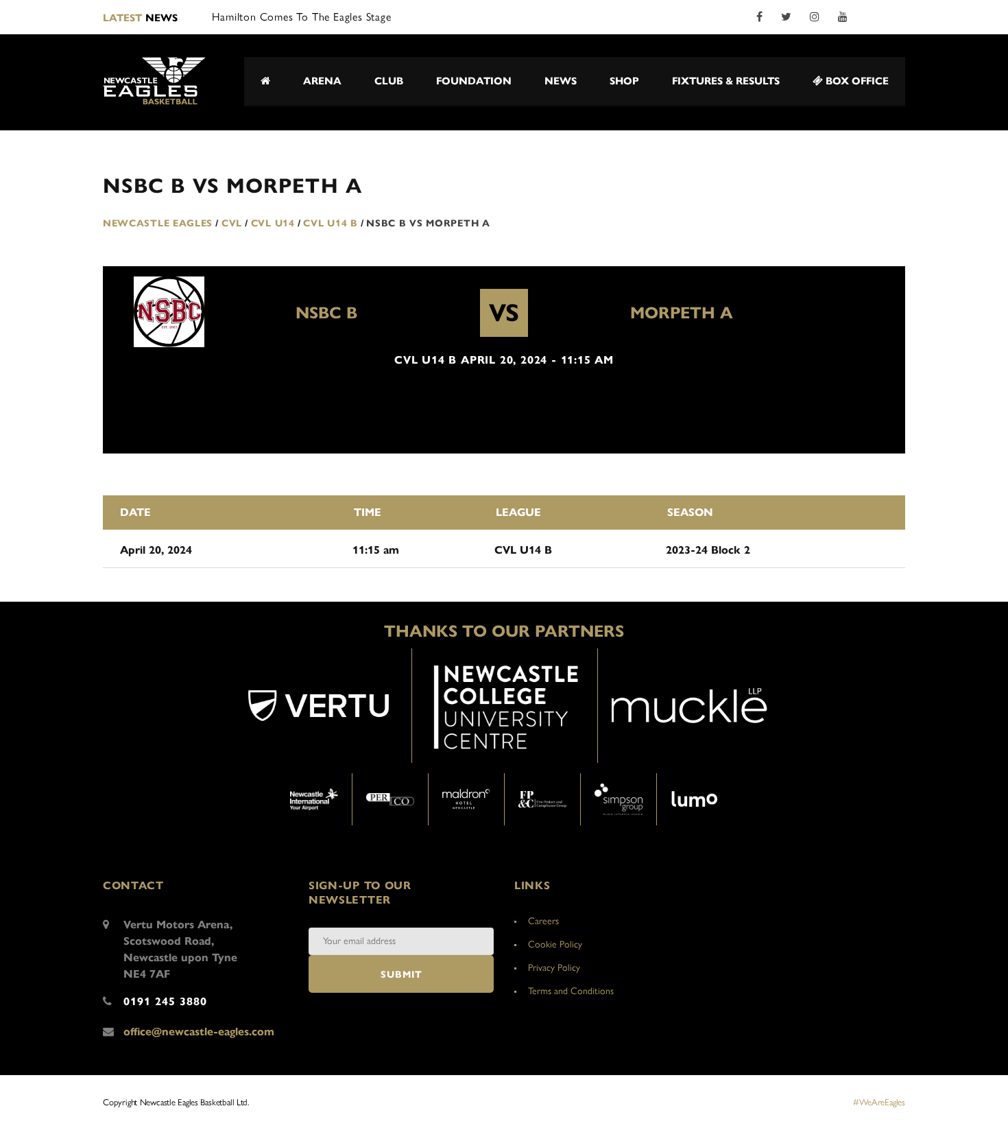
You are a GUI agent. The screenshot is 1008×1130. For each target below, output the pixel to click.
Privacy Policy (554, 968)
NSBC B (326, 313)
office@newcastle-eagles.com (198, 1031)
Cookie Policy (555, 944)
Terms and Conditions (571, 991)
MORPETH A (681, 313)
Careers (543, 921)
